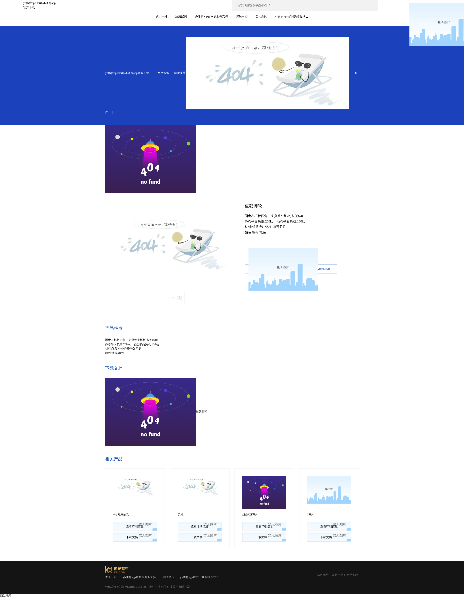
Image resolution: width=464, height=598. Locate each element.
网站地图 (6, 595)
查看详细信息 (135, 526)
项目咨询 (324, 269)
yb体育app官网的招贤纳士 (291, 16)
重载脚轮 (201, 411)
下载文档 (132, 537)
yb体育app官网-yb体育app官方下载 (127, 73)
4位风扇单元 (121, 514)
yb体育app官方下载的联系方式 (199, 577)
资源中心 (242, 16)
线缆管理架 (249, 514)
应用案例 (181, 16)
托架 (310, 514)
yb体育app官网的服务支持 (211, 16)
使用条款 (352, 574)
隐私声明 (337, 574)
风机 (180, 514)
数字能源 (163, 73)
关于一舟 (161, 16)
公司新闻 (261, 16)
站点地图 (323, 574)
